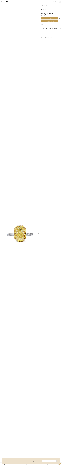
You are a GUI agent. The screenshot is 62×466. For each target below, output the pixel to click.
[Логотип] (5, 1)
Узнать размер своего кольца (48, 37)
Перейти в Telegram (46, 35)
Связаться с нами (49, 18)
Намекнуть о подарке (49, 21)
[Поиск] (53, 1)
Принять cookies (49, 461)
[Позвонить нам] (57, 1)
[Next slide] (38, 233)
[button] (55, 1)
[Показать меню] (60, 2)
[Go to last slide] (1, 233)
